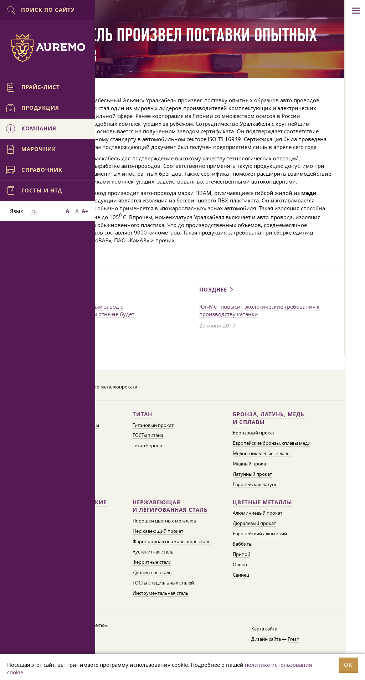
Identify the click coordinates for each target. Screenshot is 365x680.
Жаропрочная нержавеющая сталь (172, 541)
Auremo (47, 47)
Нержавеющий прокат (158, 531)
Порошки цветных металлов (164, 520)
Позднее (214, 289)
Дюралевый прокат (254, 523)
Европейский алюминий (260, 533)
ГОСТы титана (148, 435)
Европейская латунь (255, 484)
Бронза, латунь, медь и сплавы (268, 418)
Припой (241, 554)
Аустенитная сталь (153, 551)
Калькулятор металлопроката (104, 386)
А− (69, 211)
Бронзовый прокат (254, 432)
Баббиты (242, 544)
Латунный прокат (252, 474)
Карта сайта (264, 628)
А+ (85, 211)
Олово (240, 564)
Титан (142, 414)
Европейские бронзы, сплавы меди (271, 443)
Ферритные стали (152, 562)
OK (348, 665)
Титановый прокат (153, 425)
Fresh (293, 639)
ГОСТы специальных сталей (163, 582)
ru (34, 211)
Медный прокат (250, 463)
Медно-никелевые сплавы (262, 453)
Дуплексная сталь (152, 572)
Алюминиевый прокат (257, 513)
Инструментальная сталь (161, 593)
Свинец (241, 575)
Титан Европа (147, 445)
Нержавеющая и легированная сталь (170, 506)
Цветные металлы (262, 502)
